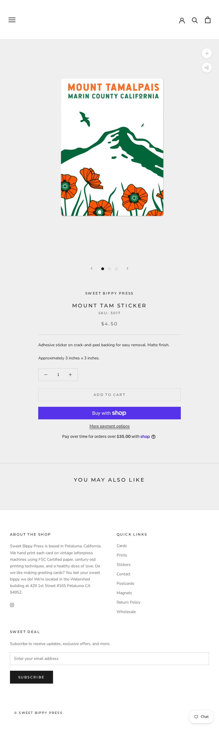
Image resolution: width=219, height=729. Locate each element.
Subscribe (31, 677)
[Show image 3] (116, 268)
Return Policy (128, 602)
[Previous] (91, 268)
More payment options (110, 426)
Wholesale (126, 611)
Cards (122, 545)
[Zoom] (207, 53)
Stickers (124, 564)
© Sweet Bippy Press (38, 713)
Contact (123, 574)
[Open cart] (207, 20)
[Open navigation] (12, 19)
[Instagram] (12, 604)
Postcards (125, 583)
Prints (122, 555)
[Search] (195, 20)
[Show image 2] (109, 268)
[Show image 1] (102, 268)
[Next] (127, 268)
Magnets (124, 593)
